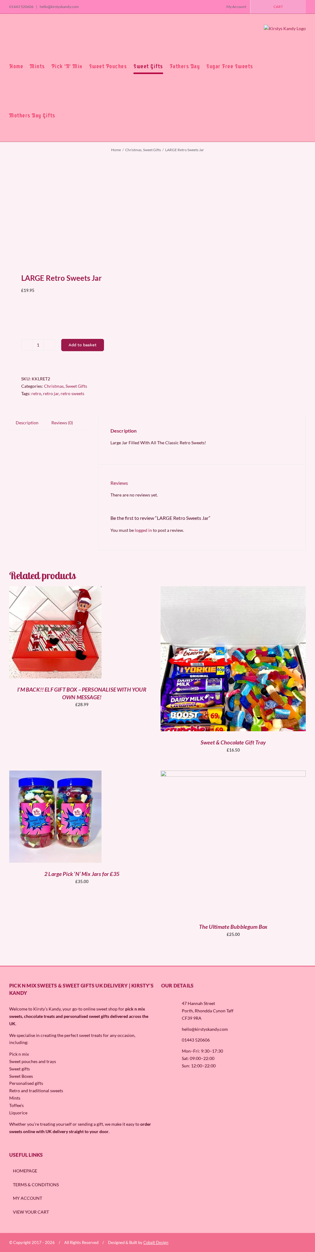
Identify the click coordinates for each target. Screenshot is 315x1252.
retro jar (51, 393)
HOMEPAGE (25, 1170)
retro (36, 393)
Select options (41, 632)
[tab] (27, 423)
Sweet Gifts (76, 386)
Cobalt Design (155, 1242)
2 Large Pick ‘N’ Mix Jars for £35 (81, 873)
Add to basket (83, 345)
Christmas (54, 386)
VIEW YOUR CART (31, 1212)
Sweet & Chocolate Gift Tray (233, 742)
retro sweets (72, 393)
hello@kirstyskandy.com (59, 6)
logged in (143, 530)
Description (27, 422)
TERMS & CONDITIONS (36, 1184)
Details (79, 632)
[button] (64, 115)
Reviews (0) (62, 422)
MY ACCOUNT (27, 1198)
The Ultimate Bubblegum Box (233, 926)
